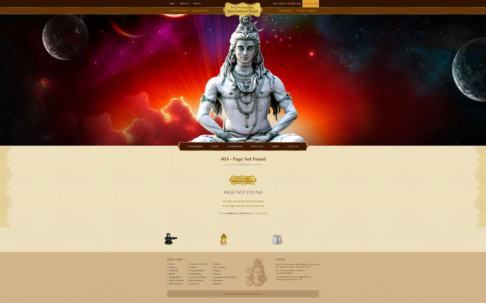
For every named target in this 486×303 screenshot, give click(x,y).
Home (171, 264)
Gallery (192, 267)
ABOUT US (184, 4)
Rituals (172, 274)
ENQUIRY (275, 146)
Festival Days (256, 146)
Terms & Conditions (198, 277)
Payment (217, 274)
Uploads (217, 264)
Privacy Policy (220, 267)
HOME (172, 4)
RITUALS (197, 4)
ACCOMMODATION (234, 146)
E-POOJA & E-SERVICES (306, 11)
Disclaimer (218, 280)
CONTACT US (292, 146)
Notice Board (311, 4)
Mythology (173, 271)
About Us (173, 267)
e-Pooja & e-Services (198, 264)
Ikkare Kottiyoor (200, 11)
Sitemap (217, 284)
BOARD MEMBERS (195, 146)
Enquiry (217, 271)
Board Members (196, 280)
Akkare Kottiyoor (178, 11)
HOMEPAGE (231, 213)
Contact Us (194, 284)
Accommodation (196, 271)
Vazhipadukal (285, 11)
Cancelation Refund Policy (225, 277)
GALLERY (215, 146)
